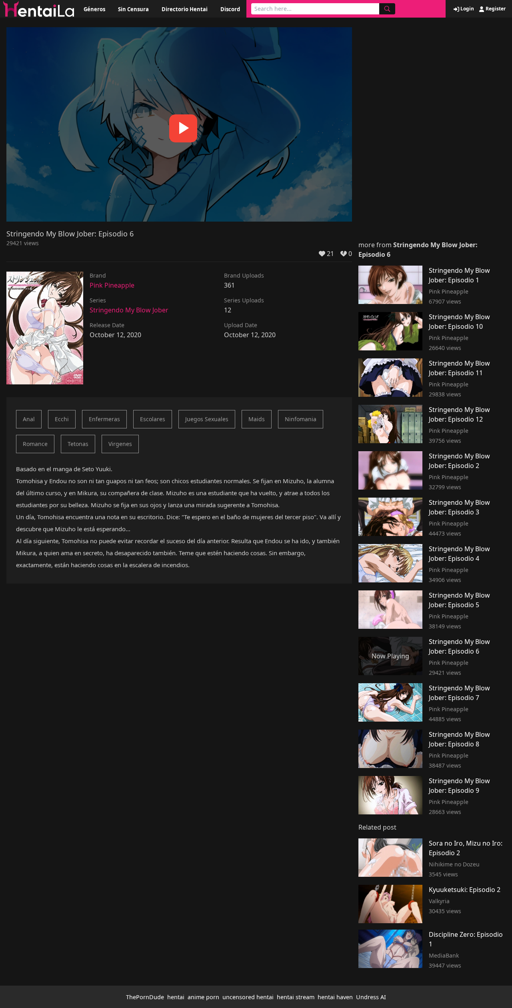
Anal (29, 419)
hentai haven (335, 997)
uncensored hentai (248, 997)
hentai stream (295, 997)
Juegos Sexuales (206, 419)
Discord (230, 9)
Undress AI (371, 997)
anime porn (203, 997)
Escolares (152, 419)
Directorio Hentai (185, 9)
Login (466, 9)
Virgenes (120, 444)
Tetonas (78, 444)
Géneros (94, 9)
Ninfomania (300, 419)
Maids (256, 419)
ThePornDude (145, 997)
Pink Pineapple (112, 285)
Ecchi (62, 419)
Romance (35, 444)
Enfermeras (104, 419)
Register (495, 9)
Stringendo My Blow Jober (129, 310)
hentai (175, 997)
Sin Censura (133, 9)
